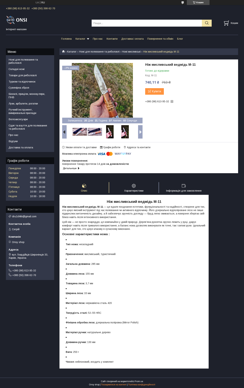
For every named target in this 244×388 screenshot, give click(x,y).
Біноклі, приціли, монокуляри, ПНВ (27, 95)
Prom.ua (139, 381)
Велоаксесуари (18, 119)
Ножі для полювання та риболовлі (99, 51)
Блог (180, 38)
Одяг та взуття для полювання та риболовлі (28, 127)
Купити (156, 91)
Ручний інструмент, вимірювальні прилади (22, 111)
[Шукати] (207, 23)
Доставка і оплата (132, 38)
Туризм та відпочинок (22, 81)
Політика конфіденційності (141, 384)
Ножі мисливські (131, 51)
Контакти (112, 38)
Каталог (80, 38)
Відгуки (13, 141)
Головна (66, 38)
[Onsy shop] (46, 19)
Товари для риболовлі (23, 75)
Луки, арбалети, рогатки (23, 103)
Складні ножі (16, 69)
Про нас (98, 38)
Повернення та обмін (160, 38)
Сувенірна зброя (19, 87)
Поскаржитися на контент (113, 384)
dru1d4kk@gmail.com (24, 216)
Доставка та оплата (21, 147)
